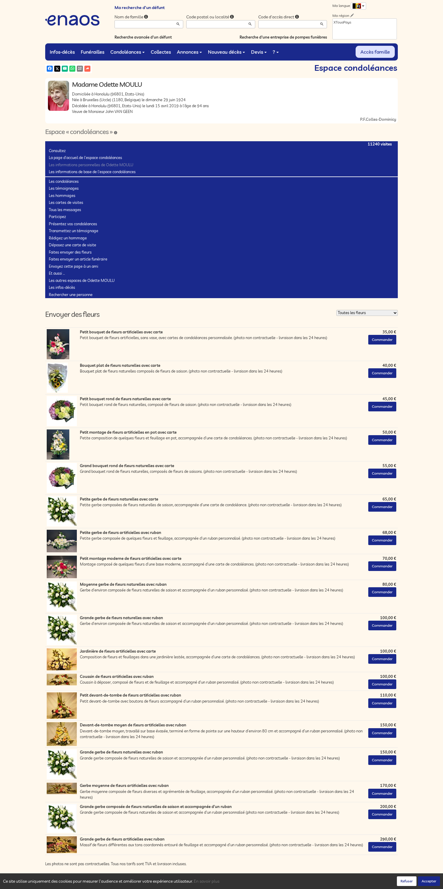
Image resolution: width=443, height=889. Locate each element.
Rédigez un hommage (68, 238)
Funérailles (92, 52)
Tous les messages (65, 209)
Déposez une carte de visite (72, 244)
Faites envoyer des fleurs (70, 252)
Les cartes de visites (66, 202)
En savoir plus (206, 881)
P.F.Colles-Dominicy (378, 119)
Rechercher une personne (71, 294)
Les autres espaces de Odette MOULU (82, 280)
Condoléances (125, 52)
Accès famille (375, 52)
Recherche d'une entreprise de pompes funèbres (283, 37)
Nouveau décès (224, 52)
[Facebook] (50, 69)
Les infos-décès (62, 287)
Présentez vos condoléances (73, 223)
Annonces (187, 52)
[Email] (65, 69)
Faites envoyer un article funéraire (78, 259)
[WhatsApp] (72, 69)
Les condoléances (64, 181)
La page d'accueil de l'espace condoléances (85, 157)
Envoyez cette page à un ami (73, 266)
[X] (57, 69)
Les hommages (62, 195)
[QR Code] (80, 69)
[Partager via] (87, 69)
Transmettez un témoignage (73, 230)
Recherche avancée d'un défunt (143, 37)
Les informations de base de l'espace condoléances (92, 171)
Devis (257, 52)
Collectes (161, 52)
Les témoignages (64, 188)
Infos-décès (62, 52)
